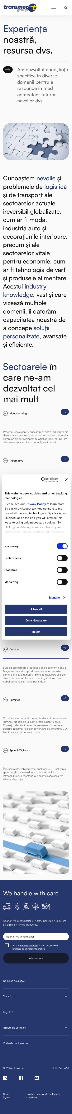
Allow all (36, 609)
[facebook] (21, 1078)
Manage (54, 597)
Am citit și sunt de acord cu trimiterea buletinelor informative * (35, 947)
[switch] (62, 558)
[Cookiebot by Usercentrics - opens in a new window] (43, 479)
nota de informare (29, 945)
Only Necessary (36, 620)
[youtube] (37, 1078)
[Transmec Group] (20, 7)
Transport (8, 996)
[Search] (66, 8)
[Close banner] (66, 479)
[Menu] (54, 7)
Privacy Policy (36, 504)
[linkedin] (5, 1078)
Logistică (8, 1012)
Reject (36, 631)
